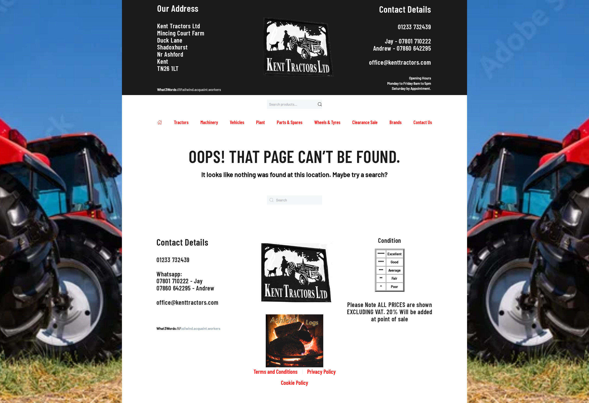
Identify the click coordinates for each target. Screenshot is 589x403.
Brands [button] (395, 122)
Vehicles (237, 122)
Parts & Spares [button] (289, 122)
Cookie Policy (294, 382)
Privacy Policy (321, 371)
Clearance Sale (365, 122)
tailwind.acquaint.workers (201, 89)
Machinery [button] (209, 122)
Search (320, 104)
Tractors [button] (181, 122)
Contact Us (422, 122)
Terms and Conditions (275, 371)
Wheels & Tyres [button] (327, 122)
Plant (260, 122)
